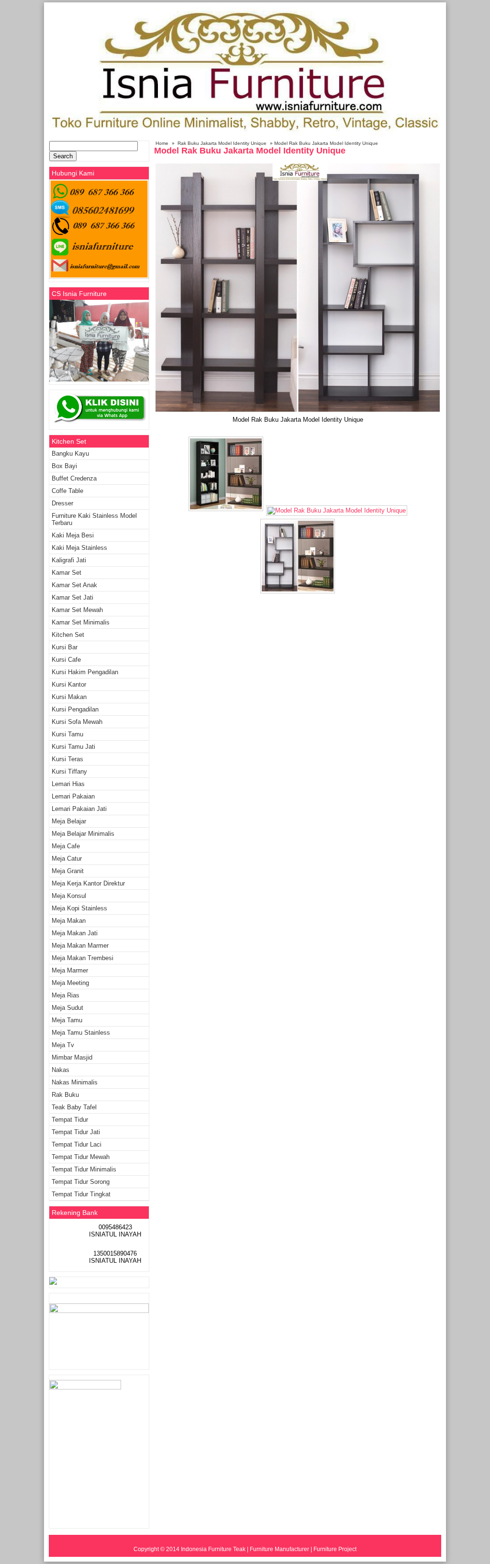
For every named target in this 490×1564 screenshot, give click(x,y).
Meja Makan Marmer (80, 945)
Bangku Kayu (70, 453)
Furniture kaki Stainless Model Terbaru (94, 519)
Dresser (62, 503)
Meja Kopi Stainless (79, 908)
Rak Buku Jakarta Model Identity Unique (222, 143)
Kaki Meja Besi (73, 535)
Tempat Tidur (70, 1119)
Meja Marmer (70, 970)
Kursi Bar (65, 647)
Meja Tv (63, 1045)
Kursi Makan (69, 696)
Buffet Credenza (74, 478)
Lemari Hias (68, 783)
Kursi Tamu (67, 734)
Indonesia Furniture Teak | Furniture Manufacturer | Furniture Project (268, 1549)
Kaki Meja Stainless (79, 547)
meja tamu (67, 1020)
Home (162, 143)
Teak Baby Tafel (74, 1107)
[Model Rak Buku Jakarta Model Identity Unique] (297, 411)
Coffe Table (67, 490)
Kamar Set (66, 572)
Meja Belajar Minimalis (83, 833)
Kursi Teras (67, 759)
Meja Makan (69, 920)
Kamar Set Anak (74, 585)
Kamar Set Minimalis (81, 622)
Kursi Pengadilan (75, 709)
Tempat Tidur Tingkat (81, 1194)
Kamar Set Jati (72, 597)
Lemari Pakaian (73, 796)
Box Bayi (64, 466)
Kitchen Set (68, 634)
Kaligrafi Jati (69, 560)
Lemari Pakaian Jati (79, 808)
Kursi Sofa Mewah (77, 721)
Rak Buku (65, 1094)
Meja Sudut (67, 1007)
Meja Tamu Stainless (81, 1032)
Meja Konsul (69, 895)
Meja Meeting (70, 982)
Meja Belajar (69, 821)
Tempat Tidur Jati (76, 1132)
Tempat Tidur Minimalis (84, 1169)
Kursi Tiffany (69, 771)
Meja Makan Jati (75, 933)
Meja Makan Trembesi (82, 958)
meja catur (67, 858)
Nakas (60, 1069)
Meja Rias (65, 995)
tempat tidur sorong (81, 1181)
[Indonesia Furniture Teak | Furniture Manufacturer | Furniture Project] (245, 134)
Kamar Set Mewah (77, 609)
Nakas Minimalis (75, 1082)
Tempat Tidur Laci (76, 1144)
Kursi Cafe (66, 659)
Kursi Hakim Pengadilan (85, 672)
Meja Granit (68, 871)
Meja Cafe (66, 846)
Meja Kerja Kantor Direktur (88, 883)
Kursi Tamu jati (73, 746)
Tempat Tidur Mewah (81, 1156)
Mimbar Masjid (72, 1057)
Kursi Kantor (69, 684)
